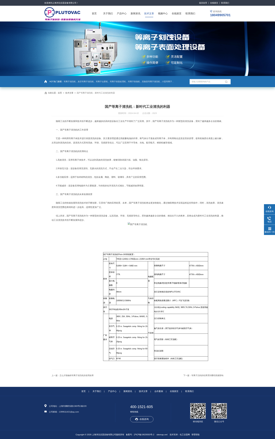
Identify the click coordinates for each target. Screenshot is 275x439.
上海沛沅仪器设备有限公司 (64, 3)
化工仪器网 (185, 434)
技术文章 (149, 13)
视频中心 (163, 13)
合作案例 (158, 391)
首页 (94, 13)
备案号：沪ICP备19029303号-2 (140, 434)
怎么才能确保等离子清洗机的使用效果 (77, 375)
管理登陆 (195, 434)
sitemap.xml (162, 434)
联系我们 (225, 3)
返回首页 (203, 3)
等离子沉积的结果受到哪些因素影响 (207, 375)
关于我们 (108, 13)
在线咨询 (144, 419)
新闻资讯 (135, 13)
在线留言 (214, 3)
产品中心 (122, 13)
